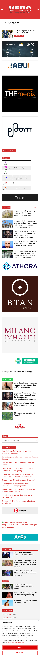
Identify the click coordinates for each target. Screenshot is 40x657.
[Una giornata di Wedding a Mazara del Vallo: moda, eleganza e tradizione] (7, 214)
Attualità (20, 35)
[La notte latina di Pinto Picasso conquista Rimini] (7, 555)
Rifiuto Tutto (20, 653)
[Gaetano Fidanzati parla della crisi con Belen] (7, 603)
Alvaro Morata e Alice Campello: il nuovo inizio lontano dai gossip (19, 469)
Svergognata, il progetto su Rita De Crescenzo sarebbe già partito (16, 484)
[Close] (38, 620)
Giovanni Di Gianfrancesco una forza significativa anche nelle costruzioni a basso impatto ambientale (26, 224)
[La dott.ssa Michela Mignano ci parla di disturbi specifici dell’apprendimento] (7, 386)
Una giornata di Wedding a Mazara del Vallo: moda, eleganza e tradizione (24, 213)
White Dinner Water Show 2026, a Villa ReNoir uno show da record (25, 573)
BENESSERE (8, 379)
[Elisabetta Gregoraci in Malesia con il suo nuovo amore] (7, 586)
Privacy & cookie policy (16, 643)
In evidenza (7, 618)
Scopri (36, 207)
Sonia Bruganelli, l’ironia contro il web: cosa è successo (20, 458)
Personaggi (6, 614)
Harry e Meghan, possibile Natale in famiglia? (24, 32)
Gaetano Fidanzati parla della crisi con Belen (25, 602)
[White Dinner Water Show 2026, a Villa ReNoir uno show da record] (7, 573)
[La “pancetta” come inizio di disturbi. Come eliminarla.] (7, 406)
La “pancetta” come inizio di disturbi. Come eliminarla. (25, 404)
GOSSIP (6, 581)
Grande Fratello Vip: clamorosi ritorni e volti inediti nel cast (18, 452)
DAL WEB (6, 207)
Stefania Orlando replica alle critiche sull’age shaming (25, 594)
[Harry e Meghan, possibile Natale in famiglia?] (7, 34)
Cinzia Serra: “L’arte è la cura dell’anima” (18, 480)
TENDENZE (7, 549)
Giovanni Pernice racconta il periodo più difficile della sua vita (18, 490)
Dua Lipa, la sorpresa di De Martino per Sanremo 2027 (17, 496)
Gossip (16, 35)
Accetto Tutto (20, 647)
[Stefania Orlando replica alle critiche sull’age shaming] (7, 595)
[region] (20, 638)
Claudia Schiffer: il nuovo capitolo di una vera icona (18, 502)
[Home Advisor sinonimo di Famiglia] (7, 416)
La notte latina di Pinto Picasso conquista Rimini (24, 554)
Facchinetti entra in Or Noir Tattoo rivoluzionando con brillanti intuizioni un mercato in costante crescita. (25, 234)
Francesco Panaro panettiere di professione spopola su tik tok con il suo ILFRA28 (25, 243)
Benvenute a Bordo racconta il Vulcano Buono (18, 463)
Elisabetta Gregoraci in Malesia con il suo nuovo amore (23, 586)
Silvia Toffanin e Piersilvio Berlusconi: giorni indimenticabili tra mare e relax (18, 475)
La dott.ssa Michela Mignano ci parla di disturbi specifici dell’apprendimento (25, 385)
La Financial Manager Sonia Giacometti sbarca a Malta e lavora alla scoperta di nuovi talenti (25, 564)
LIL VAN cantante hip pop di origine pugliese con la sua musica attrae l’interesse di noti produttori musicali (25, 254)
